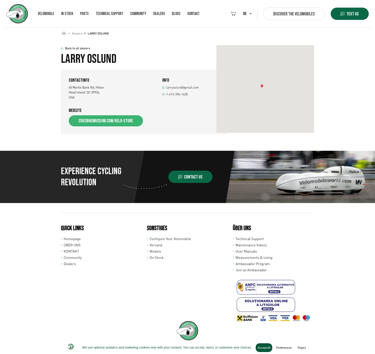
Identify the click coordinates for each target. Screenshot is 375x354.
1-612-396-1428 (177, 94)
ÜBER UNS (72, 245)
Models (155, 251)
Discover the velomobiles (294, 14)
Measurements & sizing (254, 257)
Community (138, 13)
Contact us (193, 177)
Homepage (72, 239)
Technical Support (250, 239)
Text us (352, 14)
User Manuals (246, 251)
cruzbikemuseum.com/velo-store (106, 121)
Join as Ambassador (251, 270)
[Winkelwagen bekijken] (233, 14)
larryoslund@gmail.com (182, 87)
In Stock (67, 13)
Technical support (109, 13)
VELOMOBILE (46, 13)
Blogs (176, 13)
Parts (84, 13)
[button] (261, 86)
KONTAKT (194, 13)
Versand (156, 245)
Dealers (159, 13)
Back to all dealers (77, 48)
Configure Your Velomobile (170, 239)
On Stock (157, 257)
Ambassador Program (253, 264)
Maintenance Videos (251, 245)
